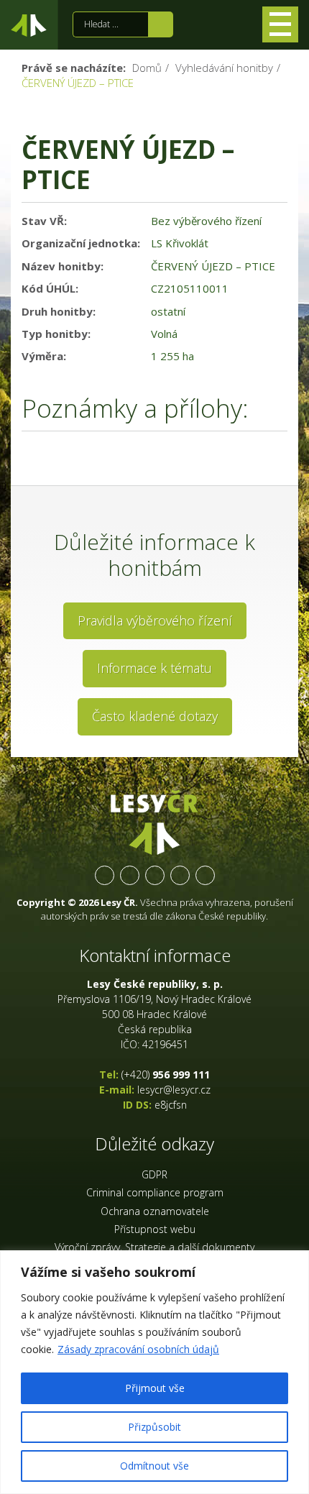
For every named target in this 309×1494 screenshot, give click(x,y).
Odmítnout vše (154, 1465)
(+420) (165, 1074)
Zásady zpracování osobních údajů (138, 1349)
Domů (147, 67)
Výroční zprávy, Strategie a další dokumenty (154, 1247)
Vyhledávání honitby (224, 67)
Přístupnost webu (154, 1229)
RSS (205, 875)
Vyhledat (160, 24)
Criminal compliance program (154, 1192)
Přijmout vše (155, 1388)
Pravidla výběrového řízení (155, 620)
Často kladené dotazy (155, 716)
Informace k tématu (154, 668)
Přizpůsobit (154, 1427)
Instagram (155, 875)
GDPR (154, 1174)
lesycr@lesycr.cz (174, 1089)
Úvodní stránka (29, 28)
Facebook (104, 875)
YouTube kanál (180, 875)
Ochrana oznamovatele (155, 1211)
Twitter (129, 875)
